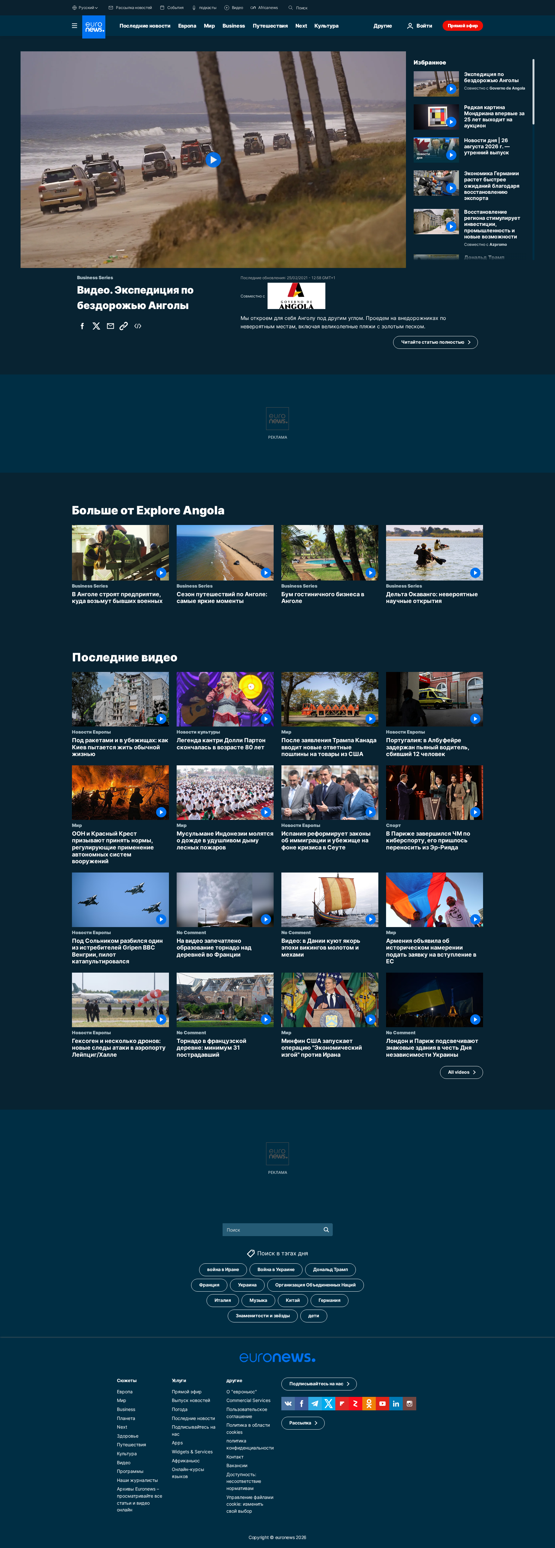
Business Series (90, 585)
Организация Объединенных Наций (315, 1284)
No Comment (191, 932)
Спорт (393, 825)
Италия (223, 1300)
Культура (326, 25)
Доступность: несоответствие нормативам (243, 1481)
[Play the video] (213, 159)
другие (234, 1380)
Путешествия (270, 25)
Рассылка (300, 1422)
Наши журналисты (137, 1480)
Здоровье (127, 1436)
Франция (209, 1284)
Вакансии (236, 1465)
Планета (126, 1418)
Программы (130, 1471)
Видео (123, 1462)
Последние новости (145, 25)
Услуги (179, 1380)
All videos (459, 1072)
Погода (180, 1409)
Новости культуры (198, 731)
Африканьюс (186, 1460)
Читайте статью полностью (432, 342)
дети (313, 1315)
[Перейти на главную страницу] (93, 27)
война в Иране (223, 1269)
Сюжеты (126, 1380)
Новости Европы (91, 731)
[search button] (291, 8)
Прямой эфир (463, 25)
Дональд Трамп (330, 1269)
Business (234, 25)
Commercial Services (248, 1400)
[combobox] (323, 8)
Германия (329, 1300)
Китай (293, 1300)
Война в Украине (276, 1269)
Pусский (86, 7)
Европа (187, 25)
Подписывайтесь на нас (316, 1383)
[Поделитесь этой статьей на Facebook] (82, 326)
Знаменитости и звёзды (263, 1315)
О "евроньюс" (241, 1391)
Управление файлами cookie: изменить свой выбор (249, 1503)
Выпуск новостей (191, 1400)
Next (301, 25)
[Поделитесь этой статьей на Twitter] (96, 326)
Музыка (258, 1300)
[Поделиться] (110, 326)
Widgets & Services (192, 1451)
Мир (209, 25)
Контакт (234, 1456)
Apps (177, 1442)
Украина (247, 1284)
